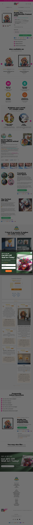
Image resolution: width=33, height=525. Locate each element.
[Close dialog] (31, 253)
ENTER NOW (9, 270)
